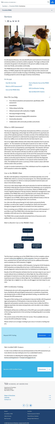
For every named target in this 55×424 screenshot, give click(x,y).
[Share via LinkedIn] (11, 21)
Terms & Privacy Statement (33, 416)
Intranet (6, 411)
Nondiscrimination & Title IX (34, 413)
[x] (27, 405)
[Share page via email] (16, 21)
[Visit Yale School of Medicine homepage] (16, 384)
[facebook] (23, 405)
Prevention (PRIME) (14, 6)
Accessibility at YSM (8, 413)
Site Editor (30, 411)
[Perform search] (48, 2)
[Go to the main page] (9, 2)
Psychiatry (4, 6)
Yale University (7, 418)
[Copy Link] (49, 97)
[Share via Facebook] (8, 21)
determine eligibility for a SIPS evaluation (22, 258)
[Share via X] (5, 21)
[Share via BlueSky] (13, 21)
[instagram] (30, 405)
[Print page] (18, 21)
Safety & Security (7, 416)
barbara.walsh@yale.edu (11, 357)
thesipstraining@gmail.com (28, 357)
